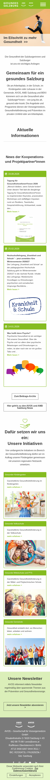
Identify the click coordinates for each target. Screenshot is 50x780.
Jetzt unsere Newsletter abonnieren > (25, 706)
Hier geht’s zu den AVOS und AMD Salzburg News (25, 407)
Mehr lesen (12, 212)
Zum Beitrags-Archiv (25, 396)
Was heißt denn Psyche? (19, 333)
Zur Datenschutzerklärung (25, 769)
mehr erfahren (14, 487)
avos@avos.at (32, 742)
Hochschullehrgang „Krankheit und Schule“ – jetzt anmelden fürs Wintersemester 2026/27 (24, 258)
